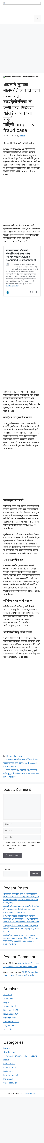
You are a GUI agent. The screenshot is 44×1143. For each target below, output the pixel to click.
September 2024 (11, 1021)
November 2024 (10, 1014)
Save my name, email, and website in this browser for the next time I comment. (23, 845)
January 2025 (9, 1006)
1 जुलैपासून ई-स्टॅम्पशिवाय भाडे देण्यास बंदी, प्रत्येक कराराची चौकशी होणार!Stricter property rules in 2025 (21, 928)
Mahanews (18, 756)
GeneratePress (30, 1093)
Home (9, 756)
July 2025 (7, 995)
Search (6, 869)
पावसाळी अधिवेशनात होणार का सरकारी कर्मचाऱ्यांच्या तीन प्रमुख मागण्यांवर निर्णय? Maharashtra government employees (21, 909)
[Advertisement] (22, 47)
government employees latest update (20, 1056)
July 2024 (7, 1029)
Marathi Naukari (10, 1075)
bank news (8, 1048)
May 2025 (7, 1002)
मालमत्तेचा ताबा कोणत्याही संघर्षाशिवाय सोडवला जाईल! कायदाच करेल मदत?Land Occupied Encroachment (20, 763)
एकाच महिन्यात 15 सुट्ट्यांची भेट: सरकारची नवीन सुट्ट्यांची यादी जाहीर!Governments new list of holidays (21, 773)
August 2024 (9, 1025)
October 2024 (9, 1018)
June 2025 (8, 998)
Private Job (8, 1079)
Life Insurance (9, 1067)
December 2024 (10, 1010)
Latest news (9, 1063)
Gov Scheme (9, 1052)
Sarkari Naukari (10, 1083)
